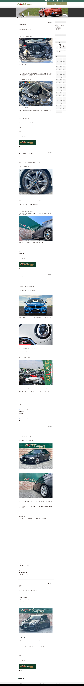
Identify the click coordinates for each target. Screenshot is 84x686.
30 (59, 51)
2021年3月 (64, 92)
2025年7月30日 (50, 152)
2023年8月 (57, 77)
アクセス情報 (48, 683)
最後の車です (58, 29)
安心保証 (37, 683)
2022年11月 (57, 82)
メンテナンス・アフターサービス (31, 683)
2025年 (21, 17)
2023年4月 (61, 79)
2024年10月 (60, 69)
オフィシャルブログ (53, 683)
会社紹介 (44, 683)
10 (60, 47)
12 (63, 47)
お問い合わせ (58, 683)
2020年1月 (61, 100)
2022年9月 (64, 82)
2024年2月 (57, 74)
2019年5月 (57, 105)
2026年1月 (61, 61)
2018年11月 (57, 108)
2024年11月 (57, 69)
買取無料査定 (40, 683)
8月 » (58, 52)
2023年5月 (57, 79)
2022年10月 (60, 82)
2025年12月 (64, 61)
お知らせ (21, 670)
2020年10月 (60, 95)
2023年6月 (64, 77)
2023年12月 (64, 74)
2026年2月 (57, 61)
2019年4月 (61, 105)
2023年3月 (64, 79)
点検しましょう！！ (23, 24)
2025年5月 (57, 66)
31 (60, 51)
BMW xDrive (21, 427)
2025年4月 (61, 66)
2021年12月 (64, 87)
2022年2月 (57, 87)
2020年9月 (64, 95)
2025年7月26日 (50, 426)
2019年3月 (64, 105)
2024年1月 (61, 74)
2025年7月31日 (50, 22)
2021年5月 (57, 92)
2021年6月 (64, 90)
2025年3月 (64, 66)
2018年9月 (64, 108)
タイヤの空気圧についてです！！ (26, 153)
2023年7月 (61, 77)
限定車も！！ (22, 276)
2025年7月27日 (50, 274)
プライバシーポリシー (63, 683)
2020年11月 (57, 95)
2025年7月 (61, 64)
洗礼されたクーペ (58, 24)
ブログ (19, 17)
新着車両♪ (21, 585)
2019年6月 (64, 103)
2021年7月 (61, 90)
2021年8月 (57, 90)
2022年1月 (61, 87)
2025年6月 (64, 64)
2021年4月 (61, 92)
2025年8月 (57, 64)
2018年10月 (60, 108)
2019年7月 (61, 103)
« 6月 (56, 52)
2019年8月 (57, 103)
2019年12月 (64, 100)
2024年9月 (64, 69)
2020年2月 (57, 100)
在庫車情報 (21, 683)
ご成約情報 (24, 683)
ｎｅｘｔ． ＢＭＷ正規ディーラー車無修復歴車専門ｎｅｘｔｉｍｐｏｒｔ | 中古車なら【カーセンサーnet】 (34, 646)
